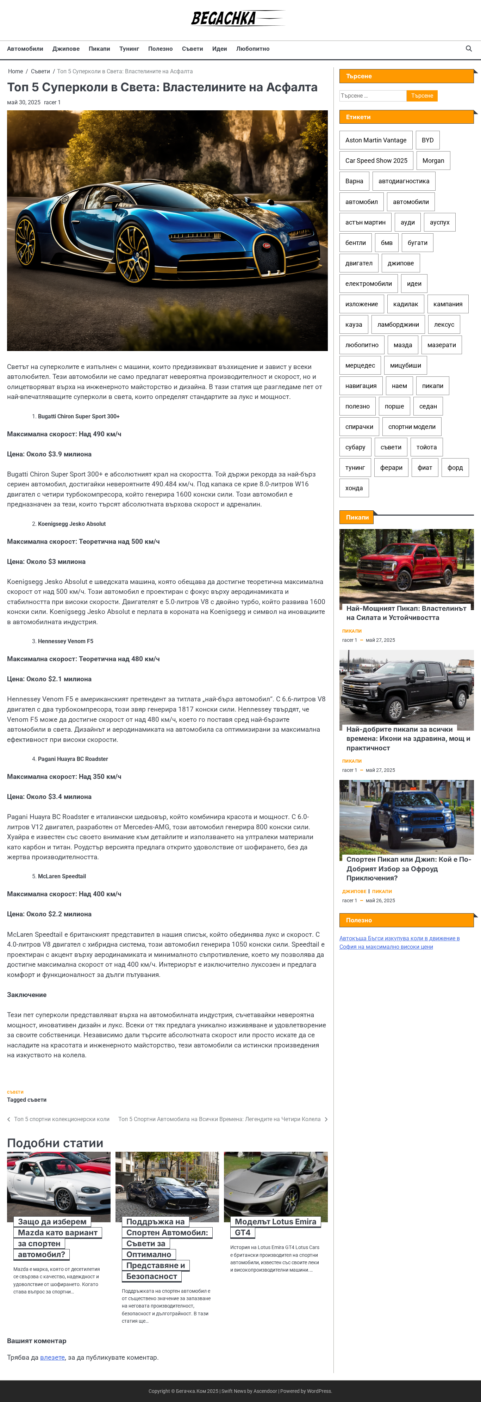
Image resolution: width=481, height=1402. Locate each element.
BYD (428, 140)
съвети (36, 1099)
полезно (357, 406)
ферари (391, 467)
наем (399, 385)
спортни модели (412, 426)
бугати (417, 242)
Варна (354, 181)
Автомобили (25, 48)
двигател (359, 263)
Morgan (433, 160)
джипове (401, 263)
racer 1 (52, 102)
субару (355, 447)
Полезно (160, 48)
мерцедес (360, 365)
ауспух (440, 222)
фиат (425, 467)
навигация (361, 385)
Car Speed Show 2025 (376, 160)
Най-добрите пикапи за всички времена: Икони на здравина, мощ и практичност (408, 738)
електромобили (368, 283)
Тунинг (129, 48)
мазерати (441, 345)
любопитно (362, 345)
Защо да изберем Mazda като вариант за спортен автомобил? (58, 1238)
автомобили (411, 201)
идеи (414, 283)
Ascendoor (265, 1391)
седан (428, 406)
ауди (408, 222)
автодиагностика (404, 181)
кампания (448, 304)
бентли (355, 242)
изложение (361, 304)
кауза (353, 324)
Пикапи (99, 48)
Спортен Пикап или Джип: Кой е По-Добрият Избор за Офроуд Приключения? (408, 868)
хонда (354, 488)
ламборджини (398, 324)
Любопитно (253, 48)
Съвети (192, 48)
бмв (387, 242)
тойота (427, 447)
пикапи (432, 385)
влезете (52, 1357)
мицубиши (405, 365)
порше (394, 406)
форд (455, 467)
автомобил (361, 201)
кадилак (405, 304)
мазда (403, 345)
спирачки (359, 426)
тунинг (355, 467)
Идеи (219, 48)
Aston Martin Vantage (376, 140)
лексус (444, 324)
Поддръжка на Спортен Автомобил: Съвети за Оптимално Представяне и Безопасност (167, 1248)
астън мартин (365, 222)
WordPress (319, 1391)
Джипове (66, 48)
